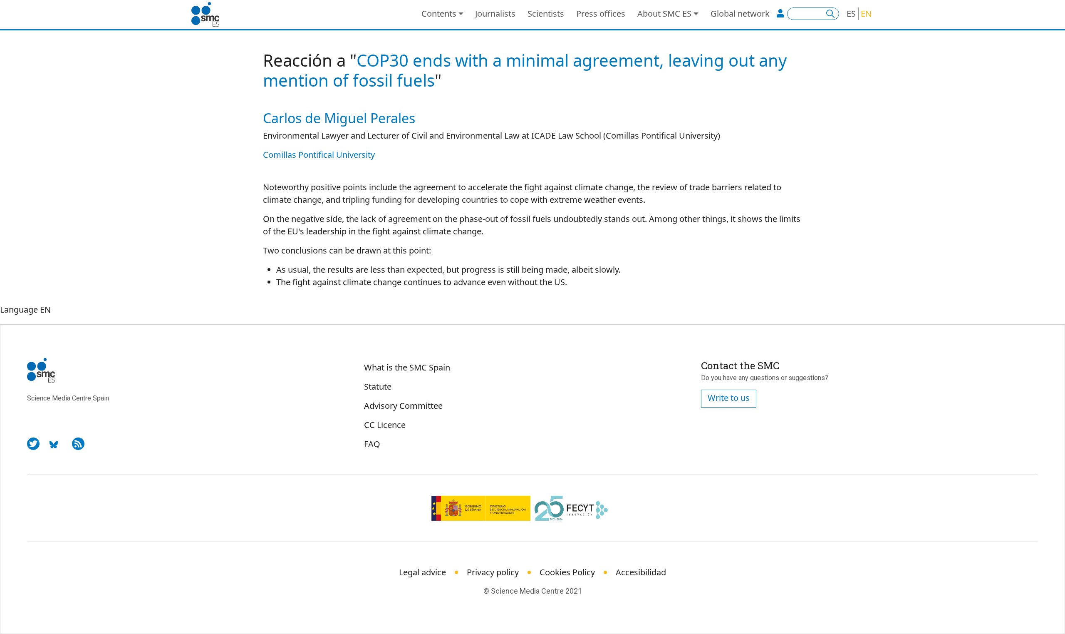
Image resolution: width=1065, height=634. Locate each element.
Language (19, 309)
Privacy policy (493, 572)
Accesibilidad (641, 572)
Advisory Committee (403, 405)
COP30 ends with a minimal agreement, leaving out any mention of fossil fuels (525, 70)
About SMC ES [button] (664, 13)
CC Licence (385, 424)
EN (866, 13)
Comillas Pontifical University (319, 154)
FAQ (372, 444)
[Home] (208, 14)
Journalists (495, 13)
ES (851, 13)
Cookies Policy (567, 572)
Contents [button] (438, 13)
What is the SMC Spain (407, 367)
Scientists (546, 13)
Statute (377, 386)
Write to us (729, 397)
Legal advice (422, 572)
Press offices (600, 13)
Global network (740, 13)
